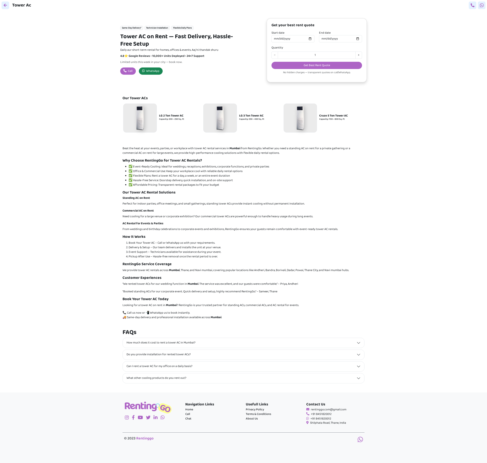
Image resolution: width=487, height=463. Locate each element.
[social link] (150, 418)
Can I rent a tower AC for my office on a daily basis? (159, 366)
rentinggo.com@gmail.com (328, 409)
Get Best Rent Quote (317, 65)
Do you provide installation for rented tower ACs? (159, 354)
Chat (188, 418)
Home (189, 409)
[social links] (128, 418)
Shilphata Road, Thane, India (328, 423)
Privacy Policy (255, 409)
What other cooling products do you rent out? (156, 378)
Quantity (277, 47)
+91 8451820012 (321, 414)
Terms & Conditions (258, 414)
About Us (252, 418)
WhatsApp (152, 71)
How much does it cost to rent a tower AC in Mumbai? (161, 342)
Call (130, 71)
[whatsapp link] (360, 440)
